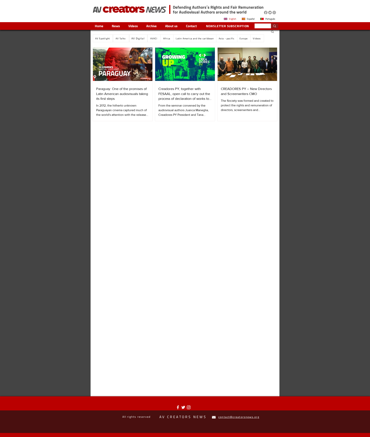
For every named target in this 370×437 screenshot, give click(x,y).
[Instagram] (274, 12)
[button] (272, 32)
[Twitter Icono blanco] (183, 407)
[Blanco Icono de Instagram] (188, 407)
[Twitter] (270, 12)
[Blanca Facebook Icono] (177, 407)
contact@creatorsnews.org (238, 417)
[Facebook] (265, 12)
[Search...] (274, 26)
